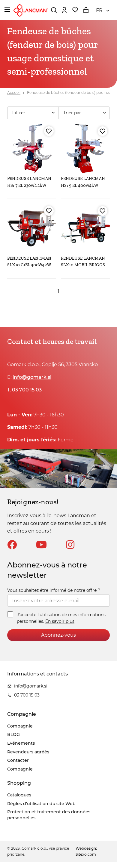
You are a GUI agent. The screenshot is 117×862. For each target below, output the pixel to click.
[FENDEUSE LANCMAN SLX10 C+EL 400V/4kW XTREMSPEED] (31, 228)
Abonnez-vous (58, 635)
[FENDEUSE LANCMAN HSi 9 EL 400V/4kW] (85, 148)
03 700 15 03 (27, 390)
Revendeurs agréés (28, 752)
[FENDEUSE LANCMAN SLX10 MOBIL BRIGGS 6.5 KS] (85, 228)
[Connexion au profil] (64, 10)
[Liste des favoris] (75, 10)
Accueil (13, 92)
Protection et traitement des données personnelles (48, 814)
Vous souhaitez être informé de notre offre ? (53, 590)
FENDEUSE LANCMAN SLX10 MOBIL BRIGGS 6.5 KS (83, 265)
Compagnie (20, 726)
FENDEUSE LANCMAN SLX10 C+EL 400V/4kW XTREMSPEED (29, 265)
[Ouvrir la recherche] (53, 9)
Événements (21, 743)
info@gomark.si (32, 377)
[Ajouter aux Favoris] (49, 131)
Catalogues (19, 795)
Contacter (18, 760)
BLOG (13, 734)
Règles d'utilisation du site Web (41, 803)
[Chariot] (86, 10)
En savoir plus (59, 621)
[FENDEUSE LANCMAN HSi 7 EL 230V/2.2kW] (31, 148)
